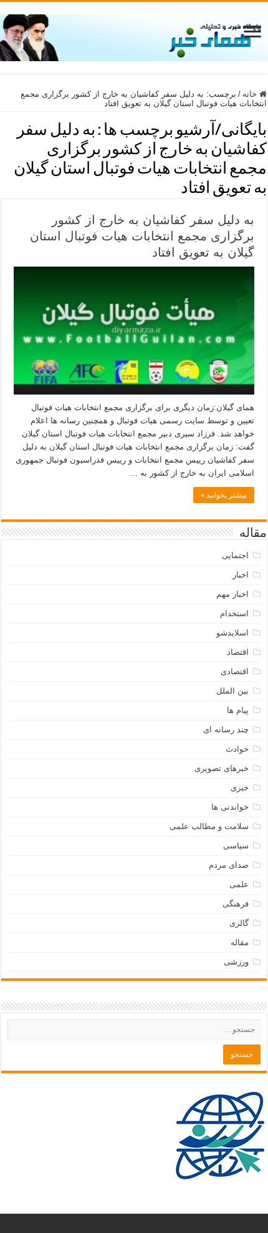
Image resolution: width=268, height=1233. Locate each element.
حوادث (237, 749)
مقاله (240, 942)
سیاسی (236, 845)
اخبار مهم (232, 594)
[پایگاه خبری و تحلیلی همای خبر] (134, 36)
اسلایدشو (232, 632)
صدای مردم (229, 865)
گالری (239, 923)
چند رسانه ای (226, 729)
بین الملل (232, 690)
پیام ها (238, 710)
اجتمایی (235, 555)
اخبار (240, 574)
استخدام (234, 613)
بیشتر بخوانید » (224, 495)
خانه (250, 94)
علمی (239, 884)
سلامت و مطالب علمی (209, 826)
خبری (240, 787)
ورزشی (236, 961)
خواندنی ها (230, 807)
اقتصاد (238, 652)
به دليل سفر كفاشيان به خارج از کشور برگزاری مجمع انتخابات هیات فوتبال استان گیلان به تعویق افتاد (142, 236)
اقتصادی (235, 671)
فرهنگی (236, 903)
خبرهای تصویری (221, 768)
